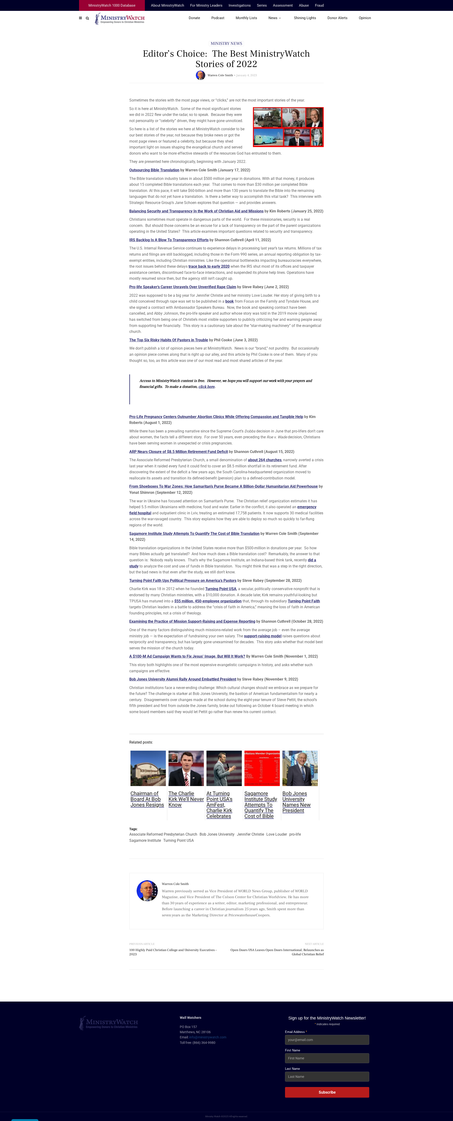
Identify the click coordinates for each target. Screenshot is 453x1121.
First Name (292, 1050)
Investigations (240, 5)
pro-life (295, 834)
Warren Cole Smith (220, 75)
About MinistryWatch (167, 5)
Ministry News (226, 43)
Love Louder (276, 834)
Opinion (365, 18)
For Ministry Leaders (206, 5)
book (229, 301)
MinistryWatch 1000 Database (111, 5)
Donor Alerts (337, 18)
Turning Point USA (178, 840)
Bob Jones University (217, 834)
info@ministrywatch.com (207, 1037)
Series (262, 5)
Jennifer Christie (250, 834)
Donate (194, 18)
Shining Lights (305, 18)
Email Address (296, 1032)
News (272, 18)
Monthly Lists (246, 18)
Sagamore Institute (145, 840)
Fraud (319, 5)
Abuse (304, 5)
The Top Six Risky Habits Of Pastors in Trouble (168, 340)
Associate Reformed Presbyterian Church (163, 834)
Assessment (283, 5)
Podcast (217, 18)
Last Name (292, 1068)
